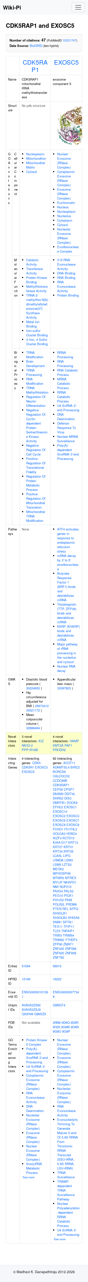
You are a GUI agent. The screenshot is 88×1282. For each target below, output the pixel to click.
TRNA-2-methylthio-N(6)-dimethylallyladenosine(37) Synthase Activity (37, 306)
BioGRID (36, 45)
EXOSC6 (59, 820)
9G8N (75, 1027)
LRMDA (58, 860)
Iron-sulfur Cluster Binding (37, 332)
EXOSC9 (72, 824)
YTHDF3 (71, 939)
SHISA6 (73, 917)
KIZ (41, 741)
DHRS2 (58, 798)
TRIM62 (58, 939)
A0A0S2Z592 (31, 1005)
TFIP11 (69, 926)
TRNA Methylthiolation (37, 390)
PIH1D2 (58, 899)
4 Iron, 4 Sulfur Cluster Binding (37, 341)
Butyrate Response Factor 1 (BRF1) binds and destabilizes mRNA (66, 586)
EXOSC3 (41, 767)
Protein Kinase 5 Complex (36, 1042)
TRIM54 (68, 935)
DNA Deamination (66, 416)
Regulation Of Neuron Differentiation (35, 401)
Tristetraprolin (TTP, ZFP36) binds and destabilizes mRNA (66, 613)
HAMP (74, 741)
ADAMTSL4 (61, 767)
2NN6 (57, 1022)
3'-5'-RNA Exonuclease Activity (66, 264)
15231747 (69, 40)
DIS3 (67, 798)
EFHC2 (58, 807)
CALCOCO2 (61, 776)
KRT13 (73, 842)
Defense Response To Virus (66, 427)
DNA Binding (66, 273)
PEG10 (58, 895)
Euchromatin (66, 202)
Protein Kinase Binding (36, 279)
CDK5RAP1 (35, 65)
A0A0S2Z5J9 (31, 1009)
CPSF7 (69, 789)
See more (28, 1177)
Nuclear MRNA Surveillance (67, 438)
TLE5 (56, 930)
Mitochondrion (36, 158)
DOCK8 (72, 802)
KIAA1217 (60, 842)
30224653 (33, 688)
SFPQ (73, 908)
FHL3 (73, 829)
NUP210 (65, 886)
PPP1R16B (30, 749)
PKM (68, 899)
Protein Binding (68, 295)
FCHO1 (58, 829)
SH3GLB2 (60, 917)
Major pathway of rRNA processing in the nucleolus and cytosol (67, 653)
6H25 (56, 1027)
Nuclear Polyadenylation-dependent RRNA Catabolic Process (68, 1214)
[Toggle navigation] (78, 7)
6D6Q (66, 1022)
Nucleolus (64, 216)
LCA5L (57, 855)
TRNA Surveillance (66, 1174)
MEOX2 (58, 869)
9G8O (57, 1031)
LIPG (66, 855)
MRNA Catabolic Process (63, 383)
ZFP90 (57, 944)
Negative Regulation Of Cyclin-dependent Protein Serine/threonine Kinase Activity (36, 425)
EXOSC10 (60, 811)
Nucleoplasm (35, 154)
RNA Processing (65, 363)
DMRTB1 (59, 802)
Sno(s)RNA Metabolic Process (34, 1168)
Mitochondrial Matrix (35, 165)
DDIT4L (70, 793)
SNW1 (57, 922)
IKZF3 (57, 838)
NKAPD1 (70, 882)
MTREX (70, 877)
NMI (56, 886)
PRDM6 (71, 904)
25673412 (42, 705)
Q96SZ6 (40, 1013)
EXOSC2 (59, 815)
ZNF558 (70, 948)
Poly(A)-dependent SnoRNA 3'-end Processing (68, 452)
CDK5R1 (28, 767)
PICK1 (68, 895)
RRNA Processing (65, 354)
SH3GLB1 (60, 913)
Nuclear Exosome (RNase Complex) (64, 161)
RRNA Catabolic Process (63, 396)
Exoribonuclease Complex (68, 249)
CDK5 (36, 762)
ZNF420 (58, 948)
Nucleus (63, 207)
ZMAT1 (68, 944)
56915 (57, 966)
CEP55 (58, 789)
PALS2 (69, 891)
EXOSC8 (59, 824)
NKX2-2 (27, 745)
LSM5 (57, 864)
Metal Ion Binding (32, 323)
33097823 (64, 688)
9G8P (66, 1031)
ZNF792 (58, 957)
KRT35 (68, 851)
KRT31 (68, 846)
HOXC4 (71, 833)
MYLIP (58, 882)
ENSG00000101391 (35, 994)
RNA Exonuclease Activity (66, 286)
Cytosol (31, 171)
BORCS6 (59, 771)
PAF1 (68, 745)
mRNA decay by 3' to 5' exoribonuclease (67, 562)
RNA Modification (34, 381)
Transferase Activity (34, 270)
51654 (26, 966)
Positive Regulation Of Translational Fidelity (35, 465)
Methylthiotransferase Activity (37, 288)
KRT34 (58, 851)
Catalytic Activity (32, 262)
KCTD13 (68, 838)
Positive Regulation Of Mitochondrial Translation (35, 501)
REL (65, 908)
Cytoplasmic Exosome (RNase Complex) (66, 178)
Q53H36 (27, 1013)
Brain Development (35, 363)
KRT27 (58, 846)
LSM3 (69, 860)
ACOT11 (69, 762)
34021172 (33, 710)
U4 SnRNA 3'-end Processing (68, 407)
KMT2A (58, 745)
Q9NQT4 (59, 1005)
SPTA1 (68, 922)
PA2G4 (58, 891)
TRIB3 (57, 935)
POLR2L (59, 904)
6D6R (74, 1022)
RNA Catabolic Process (67, 372)
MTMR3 (58, 877)
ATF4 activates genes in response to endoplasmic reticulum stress (68, 540)
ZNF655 (70, 953)
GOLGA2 (59, 833)
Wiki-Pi (12, 7)
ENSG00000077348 (66, 994)
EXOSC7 (72, 820)
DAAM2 (58, 793)
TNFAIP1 (67, 930)
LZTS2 (67, 864)
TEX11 (58, 926)
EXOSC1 (70, 807)
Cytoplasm (64, 220)
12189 (26, 979)
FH (66, 829)
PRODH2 (59, 749)
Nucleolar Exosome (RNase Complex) (64, 236)
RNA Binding (66, 277)
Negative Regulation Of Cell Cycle (35, 449)
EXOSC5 (66, 61)
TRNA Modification (34, 354)
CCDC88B (60, 780)
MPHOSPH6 (62, 873)
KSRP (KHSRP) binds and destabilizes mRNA (68, 633)
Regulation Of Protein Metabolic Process (35, 483)
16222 (57, 979)
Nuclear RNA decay (66, 668)
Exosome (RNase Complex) (64, 193)
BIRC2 (75, 767)
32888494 (33, 728)
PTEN (57, 908)
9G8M (65, 1027)
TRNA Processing (34, 372)
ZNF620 (58, 953)
